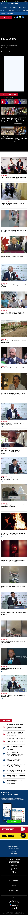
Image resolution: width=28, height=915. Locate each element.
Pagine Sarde (14, 853)
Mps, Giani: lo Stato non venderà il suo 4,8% (12, 368)
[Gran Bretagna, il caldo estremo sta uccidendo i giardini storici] (14, 328)
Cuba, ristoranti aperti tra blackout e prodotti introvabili (20, 138)
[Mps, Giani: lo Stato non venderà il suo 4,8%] (14, 355)
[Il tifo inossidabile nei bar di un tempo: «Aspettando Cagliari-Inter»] (20, 111)
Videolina (6, 18)
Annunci (14, 851)
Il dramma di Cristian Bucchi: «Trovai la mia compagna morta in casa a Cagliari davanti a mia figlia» (16, 754)
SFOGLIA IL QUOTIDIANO (7, 13)
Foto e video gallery (9, 94)
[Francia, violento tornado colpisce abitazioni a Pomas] (14, 574)
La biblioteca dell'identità (14, 848)
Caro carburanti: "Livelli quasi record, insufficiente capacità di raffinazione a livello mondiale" (13, 452)
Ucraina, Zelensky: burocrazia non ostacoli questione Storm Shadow (12, 505)
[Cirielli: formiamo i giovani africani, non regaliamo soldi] (14, 656)
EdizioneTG (7, 51)
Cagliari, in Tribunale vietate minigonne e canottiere (14, 759)
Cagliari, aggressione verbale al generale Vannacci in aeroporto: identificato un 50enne (15, 734)
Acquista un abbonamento (14, 846)
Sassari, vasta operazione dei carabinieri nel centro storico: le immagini (12, 204)
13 (17, 708)
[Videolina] (14, 830)
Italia (20, 7)
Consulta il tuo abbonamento (14, 843)
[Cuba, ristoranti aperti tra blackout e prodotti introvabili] (20, 131)
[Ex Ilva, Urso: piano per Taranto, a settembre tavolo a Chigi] (14, 683)
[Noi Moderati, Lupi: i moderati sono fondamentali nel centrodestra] (14, 465)
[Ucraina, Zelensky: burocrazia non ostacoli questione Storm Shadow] (14, 492)
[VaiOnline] (14, 869)
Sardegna (15, 7)
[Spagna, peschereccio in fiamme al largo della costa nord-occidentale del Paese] (14, 548)
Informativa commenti (14, 890)
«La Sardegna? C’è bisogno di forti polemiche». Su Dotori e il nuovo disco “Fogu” (13, 534)
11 (14, 708)
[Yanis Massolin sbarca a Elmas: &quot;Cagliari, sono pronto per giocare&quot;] (7, 111)
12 (15, 708)
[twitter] (2, 1)
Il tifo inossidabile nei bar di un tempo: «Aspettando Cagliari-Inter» (20, 119)
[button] (15, 17)
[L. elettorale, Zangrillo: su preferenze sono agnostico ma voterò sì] (14, 411)
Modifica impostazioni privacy (14, 887)
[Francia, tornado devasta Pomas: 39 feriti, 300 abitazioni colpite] (14, 628)
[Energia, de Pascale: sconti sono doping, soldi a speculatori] (14, 600)
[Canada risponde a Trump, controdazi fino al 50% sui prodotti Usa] (14, 244)
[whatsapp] (6, 1)
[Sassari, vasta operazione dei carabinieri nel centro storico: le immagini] (14, 191)
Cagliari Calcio (25, 10)
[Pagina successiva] (7, 709)
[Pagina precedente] (21, 709)
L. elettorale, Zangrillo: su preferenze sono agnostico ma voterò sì (12, 424)
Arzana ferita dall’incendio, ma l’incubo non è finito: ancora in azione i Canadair (14, 782)
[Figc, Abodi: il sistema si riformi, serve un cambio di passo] (14, 272)
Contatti (14, 885)
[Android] (14, 904)
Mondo (24, 7)
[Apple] (14, 901)
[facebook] (4, 1)
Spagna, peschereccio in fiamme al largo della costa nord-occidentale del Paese (13, 561)
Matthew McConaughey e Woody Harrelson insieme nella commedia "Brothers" (13, 394)
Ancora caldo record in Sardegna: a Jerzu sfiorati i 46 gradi (16, 776)
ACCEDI (25, 1)
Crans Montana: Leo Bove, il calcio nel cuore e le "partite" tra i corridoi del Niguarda (13, 231)
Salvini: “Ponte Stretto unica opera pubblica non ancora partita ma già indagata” (13, 178)
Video (10, 7)
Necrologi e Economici (14, 880)
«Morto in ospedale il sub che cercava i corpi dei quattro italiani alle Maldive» (15, 748)
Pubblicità (14, 882)
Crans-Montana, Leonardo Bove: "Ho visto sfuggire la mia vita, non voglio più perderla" (12, 312)
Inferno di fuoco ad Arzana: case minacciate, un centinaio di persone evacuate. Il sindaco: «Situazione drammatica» (16, 726)
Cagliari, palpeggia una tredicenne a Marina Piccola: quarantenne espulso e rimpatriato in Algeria (16, 765)
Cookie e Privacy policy (14, 877)
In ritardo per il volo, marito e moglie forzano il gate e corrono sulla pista (16, 771)
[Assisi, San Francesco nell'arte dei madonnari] (7, 131)
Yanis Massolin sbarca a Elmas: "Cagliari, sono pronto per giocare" (7, 118)
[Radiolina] (14, 836)
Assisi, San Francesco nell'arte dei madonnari (7, 137)
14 (18, 708)
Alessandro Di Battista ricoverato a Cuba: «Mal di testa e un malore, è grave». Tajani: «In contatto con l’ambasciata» (16, 740)
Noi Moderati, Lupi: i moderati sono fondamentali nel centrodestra (10, 478)
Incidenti (18, 10)
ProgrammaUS (4, 7)
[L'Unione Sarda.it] (14, 4)
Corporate (14, 892)
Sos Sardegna (11, 10)
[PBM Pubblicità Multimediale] (14, 872)
